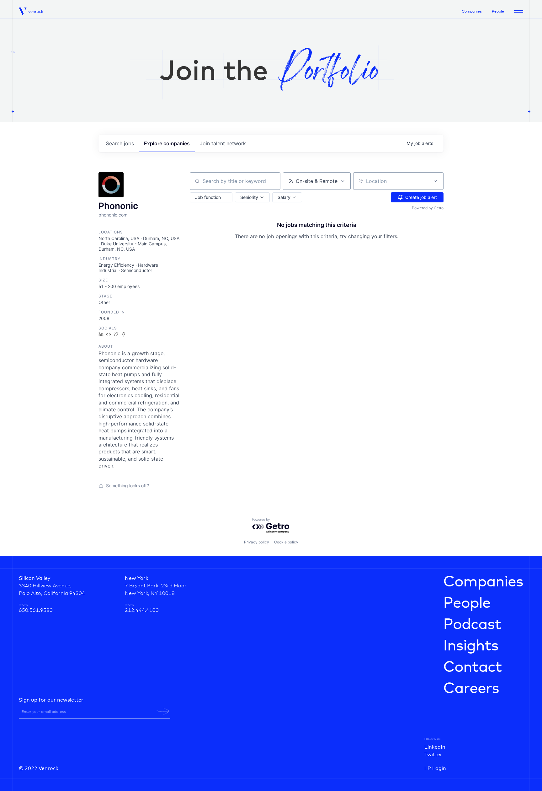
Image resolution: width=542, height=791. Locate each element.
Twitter (433, 754)
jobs (120, 143)
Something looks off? (127, 485)
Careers (471, 688)
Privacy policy (256, 542)
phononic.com (112, 214)
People (498, 11)
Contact (472, 667)
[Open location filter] (435, 181)
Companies (472, 11)
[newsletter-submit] (163, 711)
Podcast (472, 624)
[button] (211, 197)
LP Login (435, 768)
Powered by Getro (428, 208)
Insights (470, 646)
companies (167, 143)
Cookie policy (286, 542)
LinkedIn (434, 747)
